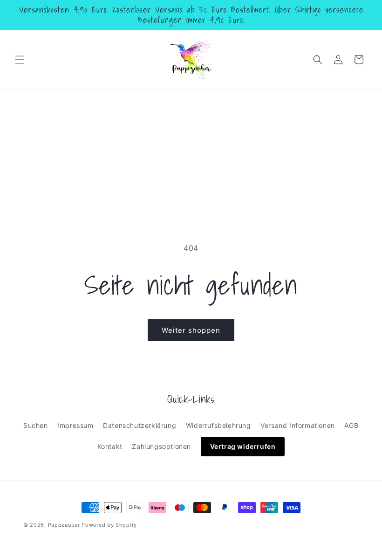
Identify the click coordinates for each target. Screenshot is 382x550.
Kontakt (110, 446)
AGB (351, 425)
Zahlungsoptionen (161, 446)
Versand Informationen (297, 425)
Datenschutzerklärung (139, 425)
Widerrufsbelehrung (218, 425)
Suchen (35, 425)
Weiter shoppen (191, 330)
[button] (19, 59)
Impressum (75, 425)
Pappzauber (64, 525)
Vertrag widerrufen (243, 446)
